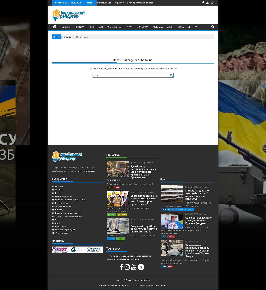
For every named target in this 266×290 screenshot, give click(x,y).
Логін (57, 222)
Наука (129, 27)
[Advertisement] (163, 15)
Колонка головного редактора (70, 199)
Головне (65, 27)
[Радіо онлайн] (189, 27)
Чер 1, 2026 (137, 163)
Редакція (59, 209)
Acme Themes (160, 285)
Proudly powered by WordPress (114, 285)
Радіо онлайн (61, 232)
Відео (181, 27)
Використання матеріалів (67, 212)
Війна (117, 187)
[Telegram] (141, 268)
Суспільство (114, 27)
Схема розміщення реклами (69, 216)
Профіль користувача (65, 229)
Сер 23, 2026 (192, 214)
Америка (111, 239)
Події (91, 27)
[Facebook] (122, 268)
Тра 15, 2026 (138, 192)
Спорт (170, 27)
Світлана (149, 163)
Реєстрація (60, 226)
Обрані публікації (63, 206)
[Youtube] (134, 268)
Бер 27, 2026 (138, 219)
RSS (57, 219)
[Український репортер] (54, 26)
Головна (59, 186)
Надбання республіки (185, 209)
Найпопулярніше (63, 196)
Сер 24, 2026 (192, 187)
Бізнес (110, 187)
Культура (158, 27)
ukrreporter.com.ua (86, 171)
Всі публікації (61, 202)
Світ (101, 27)
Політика (79, 27)
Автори (58, 189)
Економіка (142, 27)
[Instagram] (128, 268)
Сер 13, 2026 (192, 241)
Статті (58, 192)
